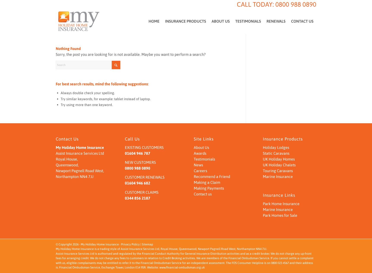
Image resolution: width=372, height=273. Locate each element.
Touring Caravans (278, 170)
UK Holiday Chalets (279, 165)
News (198, 165)
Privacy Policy (130, 244)
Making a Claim (207, 182)
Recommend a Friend (212, 176)
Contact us (203, 194)
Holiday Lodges (276, 147)
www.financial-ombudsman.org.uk (182, 267)
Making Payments (209, 188)
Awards (200, 153)
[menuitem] (154, 21)
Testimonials (204, 159)
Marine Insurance (278, 176)
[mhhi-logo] (79, 21)
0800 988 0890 (295, 4)
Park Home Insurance (281, 203)
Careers (200, 170)
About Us (201, 147)
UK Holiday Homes (279, 159)
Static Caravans (276, 153)
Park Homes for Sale (280, 215)
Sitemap (147, 244)
